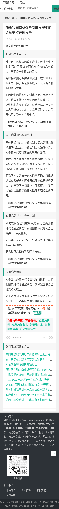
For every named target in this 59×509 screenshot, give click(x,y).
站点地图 (50, 506)
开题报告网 (8, 18)
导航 (22, 2)
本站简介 (11, 490)
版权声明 (41, 490)
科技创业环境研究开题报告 (21, 364)
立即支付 (37, 312)
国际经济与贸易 (36, 18)
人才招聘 (26, 490)
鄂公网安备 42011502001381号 (28, 506)
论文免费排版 (28, 329)
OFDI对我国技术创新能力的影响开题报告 (30, 384)
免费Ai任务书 (20, 324)
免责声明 (11, 495)
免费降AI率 (36, 324)
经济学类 (21, 18)
